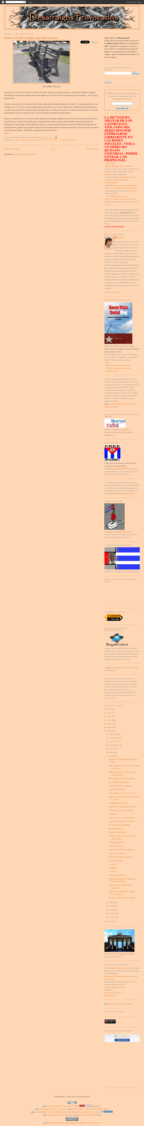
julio (112, 752)
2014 (109, 709)
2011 (109, 720)
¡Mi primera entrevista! (117, 875)
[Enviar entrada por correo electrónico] (55, 137)
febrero (112, 913)
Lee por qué (109, 163)
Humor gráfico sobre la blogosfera (122, 778)
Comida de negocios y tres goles (121, 810)
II (125, 981)
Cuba (17, 140)
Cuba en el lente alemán (31, 140)
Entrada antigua (93, 149)
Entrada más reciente (12, 149)
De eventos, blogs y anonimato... (121, 857)
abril (112, 906)
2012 (109, 716)
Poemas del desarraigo (112, 992)
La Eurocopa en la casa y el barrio (122, 821)
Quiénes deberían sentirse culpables (119, 166)
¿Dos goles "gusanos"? (117, 853)
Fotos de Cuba (51, 140)
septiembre (114, 745)
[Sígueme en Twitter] (105, 82)
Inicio (53, 149)
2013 (109, 712)
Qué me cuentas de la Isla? (114, 987)
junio (112, 756)
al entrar (133, 190)
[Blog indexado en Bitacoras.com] (61, 1106)
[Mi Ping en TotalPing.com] (72, 1120)
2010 (109, 723)
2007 (109, 921)
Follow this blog (122, 1040)
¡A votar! (112, 871)
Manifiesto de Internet (126, 493)
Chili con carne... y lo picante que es (123, 817)
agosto (112, 748)
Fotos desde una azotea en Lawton (122, 793)
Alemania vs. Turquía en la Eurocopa (123, 806)
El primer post (109, 995)
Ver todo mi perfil (113, 292)
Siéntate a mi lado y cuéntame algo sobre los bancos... (32, 37)
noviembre (114, 737)
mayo (112, 902)
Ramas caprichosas (116, 846)
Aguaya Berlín (116, 468)
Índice (107, 362)
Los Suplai (113, 867)
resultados (125, 429)
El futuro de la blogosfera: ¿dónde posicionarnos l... (122, 892)
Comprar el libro (111, 370)
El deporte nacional (116, 842)
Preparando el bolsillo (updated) (121, 849)
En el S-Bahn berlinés (117, 789)
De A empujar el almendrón (119, 782)
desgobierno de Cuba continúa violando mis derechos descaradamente (120, 180)
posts (114, 648)
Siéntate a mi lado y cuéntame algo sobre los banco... (122, 773)
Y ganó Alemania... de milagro (120, 785)
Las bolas (112, 864)
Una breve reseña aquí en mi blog (118, 368)
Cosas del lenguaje (116, 860)
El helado (112, 814)
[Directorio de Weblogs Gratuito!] (85, 1106)
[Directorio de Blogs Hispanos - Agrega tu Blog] (66, 1112)
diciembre (114, 734)
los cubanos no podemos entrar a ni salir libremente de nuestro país (120, 186)
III (128, 981)
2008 (109, 731)
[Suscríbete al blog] (110, 82)
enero (112, 917)
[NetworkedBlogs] (122, 1036)
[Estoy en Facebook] (108, 82)
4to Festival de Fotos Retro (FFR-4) (122, 897)
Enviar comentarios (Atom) (25, 154)
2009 (109, 727)
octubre (113, 741)
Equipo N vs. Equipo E (117, 832)
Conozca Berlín (121, 954)
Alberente (108, 990)
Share (6, 133)
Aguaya (120, 237)
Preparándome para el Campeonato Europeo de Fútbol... (122, 880)
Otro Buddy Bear (115, 828)
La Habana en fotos (68, 140)
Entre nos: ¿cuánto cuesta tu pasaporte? (120, 199)
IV (130, 981)
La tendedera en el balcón (119, 803)
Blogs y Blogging (123, 968)
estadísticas (116, 432)
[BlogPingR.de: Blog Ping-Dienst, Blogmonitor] (70, 1115)
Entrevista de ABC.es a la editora (117, 365)
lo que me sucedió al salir (117, 196)
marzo (112, 909)
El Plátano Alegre (130, 468)
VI (135, 981)
